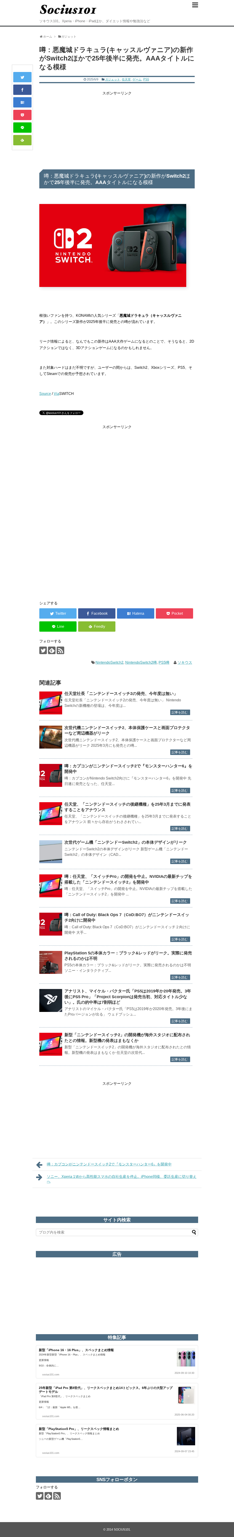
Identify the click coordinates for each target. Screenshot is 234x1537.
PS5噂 (164, 662)
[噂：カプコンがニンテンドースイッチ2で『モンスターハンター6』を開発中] (50, 775)
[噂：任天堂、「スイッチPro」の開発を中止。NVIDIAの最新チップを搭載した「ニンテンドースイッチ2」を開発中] (50, 885)
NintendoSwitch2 (109, 662)
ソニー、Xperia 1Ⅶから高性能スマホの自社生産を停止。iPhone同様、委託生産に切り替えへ (122, 1179)
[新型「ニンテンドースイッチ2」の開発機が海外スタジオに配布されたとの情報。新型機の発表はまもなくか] (50, 1044)
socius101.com (50, 1374)
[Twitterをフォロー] (43, 650)
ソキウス (185, 662)
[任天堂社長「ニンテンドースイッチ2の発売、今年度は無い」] (50, 702)
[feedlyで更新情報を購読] (52, 650)
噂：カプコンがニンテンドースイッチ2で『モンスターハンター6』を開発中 (109, 1164)
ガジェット (112, 79)
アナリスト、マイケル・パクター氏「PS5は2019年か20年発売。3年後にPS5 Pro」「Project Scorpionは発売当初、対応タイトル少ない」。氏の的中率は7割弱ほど (127, 997)
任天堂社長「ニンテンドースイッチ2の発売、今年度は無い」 (121, 693)
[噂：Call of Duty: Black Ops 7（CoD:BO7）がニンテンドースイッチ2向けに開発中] (50, 924)
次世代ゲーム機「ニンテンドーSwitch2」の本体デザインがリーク (125, 842)
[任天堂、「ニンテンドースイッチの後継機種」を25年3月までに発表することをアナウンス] (50, 813)
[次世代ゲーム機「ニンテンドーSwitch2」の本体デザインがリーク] (50, 851)
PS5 (146, 79)
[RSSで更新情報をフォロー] (60, 650)
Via (56, 394)
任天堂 (126, 79)
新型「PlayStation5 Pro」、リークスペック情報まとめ (79, 1429)
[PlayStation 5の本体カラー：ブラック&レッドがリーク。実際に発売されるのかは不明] (50, 962)
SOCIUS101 (122, 1529)
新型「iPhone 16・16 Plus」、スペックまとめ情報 (76, 1350)
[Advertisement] (117, 128)
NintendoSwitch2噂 (141, 662)
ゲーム (137, 79)
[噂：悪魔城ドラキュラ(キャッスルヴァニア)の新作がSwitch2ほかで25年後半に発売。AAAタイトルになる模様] (22, 102)
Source (45, 394)
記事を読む (180, 712)
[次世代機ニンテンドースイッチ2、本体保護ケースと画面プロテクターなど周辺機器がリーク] (50, 737)
